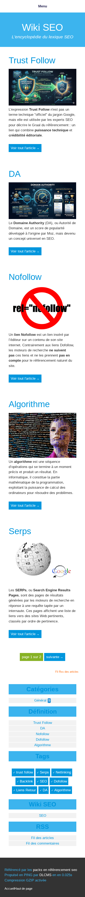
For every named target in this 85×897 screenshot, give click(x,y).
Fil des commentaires (42, 843)
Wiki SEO (42, 27)
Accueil (9, 888)
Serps (20, 531)
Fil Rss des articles (66, 671)
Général (40, 700)
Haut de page (23, 888)
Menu (42, 6)
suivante (52, 657)
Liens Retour (26, 790)
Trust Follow (32, 60)
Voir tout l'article (23, 148)
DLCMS (45, 875)
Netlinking (63, 772)
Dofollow (42, 739)
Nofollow (25, 277)
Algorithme (29, 404)
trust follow (24, 772)
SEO (43, 781)
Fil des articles (42, 838)
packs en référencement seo (55, 870)
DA (15, 174)
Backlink (26, 781)
